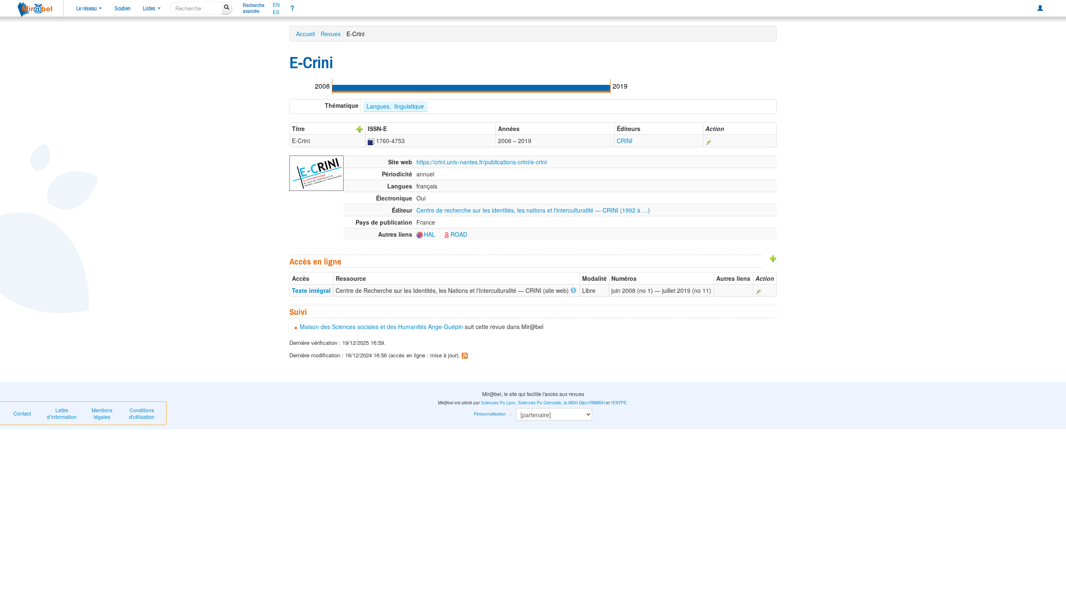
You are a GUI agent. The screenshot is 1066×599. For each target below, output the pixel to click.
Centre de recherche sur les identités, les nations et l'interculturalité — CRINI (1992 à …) (533, 210)
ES (276, 12)
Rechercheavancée (253, 8)
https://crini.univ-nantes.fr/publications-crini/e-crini (481, 162)
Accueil (305, 34)
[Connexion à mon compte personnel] (1040, 8)
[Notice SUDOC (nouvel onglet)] (371, 140)
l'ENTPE (619, 403)
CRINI (625, 140)
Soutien (122, 8)
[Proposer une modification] (708, 140)
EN (276, 4)
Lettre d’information (62, 413)
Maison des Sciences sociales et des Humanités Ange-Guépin (381, 326)
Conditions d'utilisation (141, 413)
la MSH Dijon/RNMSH (584, 403)
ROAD (459, 234)
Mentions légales (102, 413)
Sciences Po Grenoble (539, 403)
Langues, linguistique (395, 106)
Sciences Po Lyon (498, 403)
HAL (429, 234)
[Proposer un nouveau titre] (359, 128)
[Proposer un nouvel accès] (773, 258)
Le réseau (87, 8)
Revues (331, 34)
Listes (150, 8)
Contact (22, 413)
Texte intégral (311, 290)
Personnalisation (490, 414)
